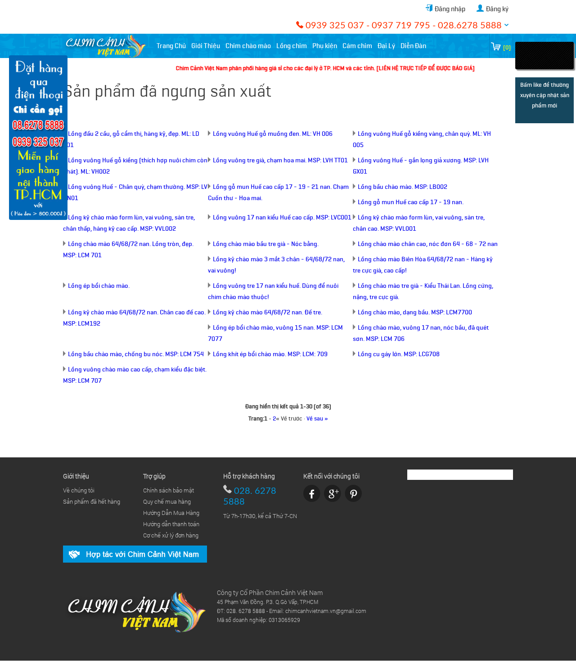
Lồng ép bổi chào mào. (99, 285)
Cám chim (357, 46)
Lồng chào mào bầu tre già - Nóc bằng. (266, 244)
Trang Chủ (171, 46)
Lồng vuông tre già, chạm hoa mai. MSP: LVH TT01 (280, 160)
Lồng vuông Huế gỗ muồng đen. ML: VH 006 (273, 133)
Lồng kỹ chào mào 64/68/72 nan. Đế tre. (267, 312)
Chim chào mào (248, 46)
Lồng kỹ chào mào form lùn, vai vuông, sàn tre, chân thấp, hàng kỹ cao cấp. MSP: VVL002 (129, 223)
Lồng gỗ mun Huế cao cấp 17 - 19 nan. (411, 202)
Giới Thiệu (205, 46)
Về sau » (317, 418)
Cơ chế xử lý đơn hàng (170, 535)
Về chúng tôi (78, 490)
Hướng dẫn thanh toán (171, 524)
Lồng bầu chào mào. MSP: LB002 (402, 186)
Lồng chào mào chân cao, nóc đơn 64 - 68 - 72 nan (428, 244)
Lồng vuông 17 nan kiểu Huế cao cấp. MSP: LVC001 (282, 217)
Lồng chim (291, 46)
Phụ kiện (324, 46)
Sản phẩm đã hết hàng (91, 501)
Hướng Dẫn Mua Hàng (171, 513)
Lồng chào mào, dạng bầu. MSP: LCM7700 (415, 312)
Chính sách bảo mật (168, 490)
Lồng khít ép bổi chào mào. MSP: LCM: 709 (270, 354)
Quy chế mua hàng (167, 501)
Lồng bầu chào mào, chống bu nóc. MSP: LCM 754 (136, 354)
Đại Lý (386, 46)
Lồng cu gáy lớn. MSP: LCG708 (399, 354)
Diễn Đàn (413, 46)
